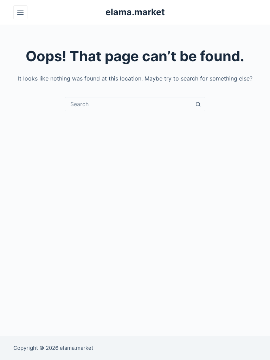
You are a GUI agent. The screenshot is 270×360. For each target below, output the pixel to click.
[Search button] (198, 104)
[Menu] (20, 12)
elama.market (135, 12)
